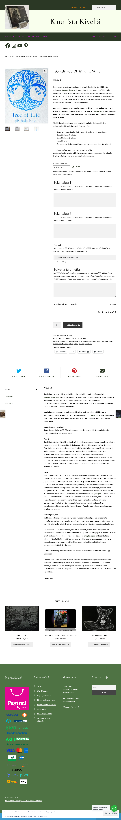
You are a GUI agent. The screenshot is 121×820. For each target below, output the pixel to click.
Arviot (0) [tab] (9, 403)
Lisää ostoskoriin (73, 325)
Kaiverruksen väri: (60, 163)
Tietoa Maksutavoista (46, 700)
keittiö (77, 341)
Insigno (21, 36)
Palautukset (42, 709)
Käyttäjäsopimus (44, 695)
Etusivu (8, 36)
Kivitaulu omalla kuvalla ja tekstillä (26, 57)
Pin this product (74, 376)
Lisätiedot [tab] (9, 396)
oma (66, 344)
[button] (45, 71)
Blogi (45, 36)
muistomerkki (58, 344)
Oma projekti (98, 111)
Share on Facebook (46, 376)
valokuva (88, 344)
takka (71, 344)
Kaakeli (71, 341)
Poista (77, 166)
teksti (76, 344)
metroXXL (108, 341)
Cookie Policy (43, 816)
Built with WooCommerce (31, 800)
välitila (81, 344)
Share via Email (102, 376)
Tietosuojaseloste (44, 714)
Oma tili (74, 7)
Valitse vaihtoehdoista (21, 644)
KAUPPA (83, 7)
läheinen (93, 341)
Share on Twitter (19, 376)
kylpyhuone (85, 341)
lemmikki (100, 341)
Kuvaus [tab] (8, 389)
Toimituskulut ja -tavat (46, 704)
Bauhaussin (66, 90)
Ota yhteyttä (33, 36)
